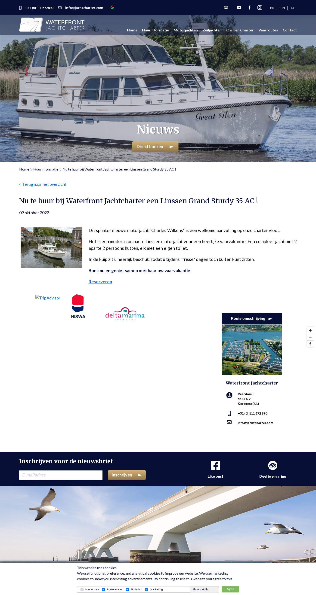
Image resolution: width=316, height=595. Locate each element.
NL (272, 8)
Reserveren (100, 281)
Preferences (115, 589)
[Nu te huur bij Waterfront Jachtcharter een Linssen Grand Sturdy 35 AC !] (51, 247)
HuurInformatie (45, 169)
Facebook (249, 7)
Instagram (260, 7)
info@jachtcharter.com (255, 423)
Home (24, 169)
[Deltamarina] (125, 306)
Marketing (156, 589)
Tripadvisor (226, 7)
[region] (158, 388)
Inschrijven (122, 474)
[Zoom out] (310, 337)
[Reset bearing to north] (310, 343)
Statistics (136, 589)
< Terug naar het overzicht (43, 184)
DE (293, 8)
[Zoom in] (310, 330)
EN (283, 8)
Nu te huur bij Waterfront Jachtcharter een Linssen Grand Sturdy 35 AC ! (119, 169)
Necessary (92, 589)
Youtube (238, 7)
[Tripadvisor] (47, 297)
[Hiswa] (78, 305)
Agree (230, 589)
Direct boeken (150, 146)
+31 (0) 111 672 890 (252, 413)
